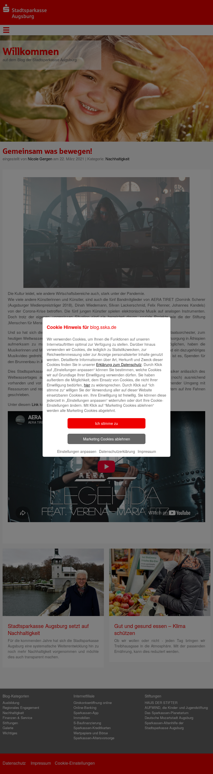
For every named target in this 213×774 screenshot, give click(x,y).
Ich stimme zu (106, 423)
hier (87, 385)
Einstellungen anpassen (76, 451)
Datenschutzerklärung (117, 451)
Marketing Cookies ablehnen (106, 438)
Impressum (147, 451)
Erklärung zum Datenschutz (119, 364)
